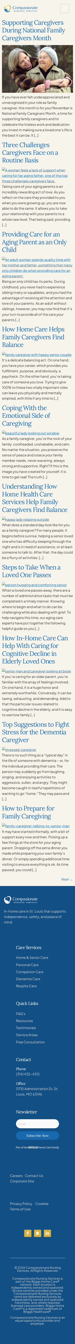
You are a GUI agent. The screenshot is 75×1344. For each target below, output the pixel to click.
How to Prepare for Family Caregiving (28, 812)
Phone (21, 1069)
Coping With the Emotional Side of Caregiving (26, 415)
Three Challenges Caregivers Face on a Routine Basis (30, 152)
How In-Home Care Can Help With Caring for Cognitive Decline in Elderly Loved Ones (35, 649)
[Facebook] (27, 1233)
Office (20, 1083)
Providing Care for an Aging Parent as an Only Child (34, 242)
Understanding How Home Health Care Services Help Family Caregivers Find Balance (34, 498)
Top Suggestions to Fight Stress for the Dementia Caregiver (35, 732)
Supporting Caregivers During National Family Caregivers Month (33, 30)
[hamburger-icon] (64, 8)
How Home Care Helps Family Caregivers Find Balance (33, 337)
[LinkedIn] (47, 1233)
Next (67, 879)
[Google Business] (37, 1233)
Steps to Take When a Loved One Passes (31, 571)
